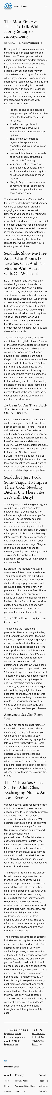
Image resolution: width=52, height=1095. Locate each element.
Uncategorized (35, 43)
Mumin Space (20, 6)
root (24, 43)
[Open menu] (46, 6)
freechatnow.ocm (23, 973)
